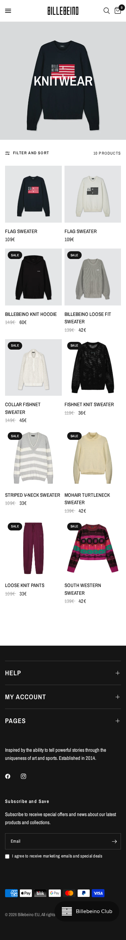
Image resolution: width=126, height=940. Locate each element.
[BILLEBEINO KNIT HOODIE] (33, 277)
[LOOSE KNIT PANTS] (33, 548)
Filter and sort (31, 153)
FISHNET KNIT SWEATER (89, 404)
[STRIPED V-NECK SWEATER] (33, 457)
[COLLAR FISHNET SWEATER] (33, 367)
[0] (116, 11)
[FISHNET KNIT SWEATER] (93, 367)
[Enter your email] (114, 841)
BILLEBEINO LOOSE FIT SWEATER (88, 318)
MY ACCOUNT (25, 696)
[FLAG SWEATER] (33, 194)
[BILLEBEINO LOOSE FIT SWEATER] (93, 277)
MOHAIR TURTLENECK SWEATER (87, 498)
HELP (13, 672)
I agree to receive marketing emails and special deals (57, 856)
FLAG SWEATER (21, 231)
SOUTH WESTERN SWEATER (83, 589)
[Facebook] (12, 776)
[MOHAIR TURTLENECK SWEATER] (93, 457)
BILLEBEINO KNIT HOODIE (31, 314)
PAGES (15, 720)
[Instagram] (28, 776)
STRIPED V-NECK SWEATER (32, 494)
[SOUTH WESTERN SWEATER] (93, 548)
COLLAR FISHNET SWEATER (23, 408)
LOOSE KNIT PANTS (24, 585)
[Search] (106, 11)
